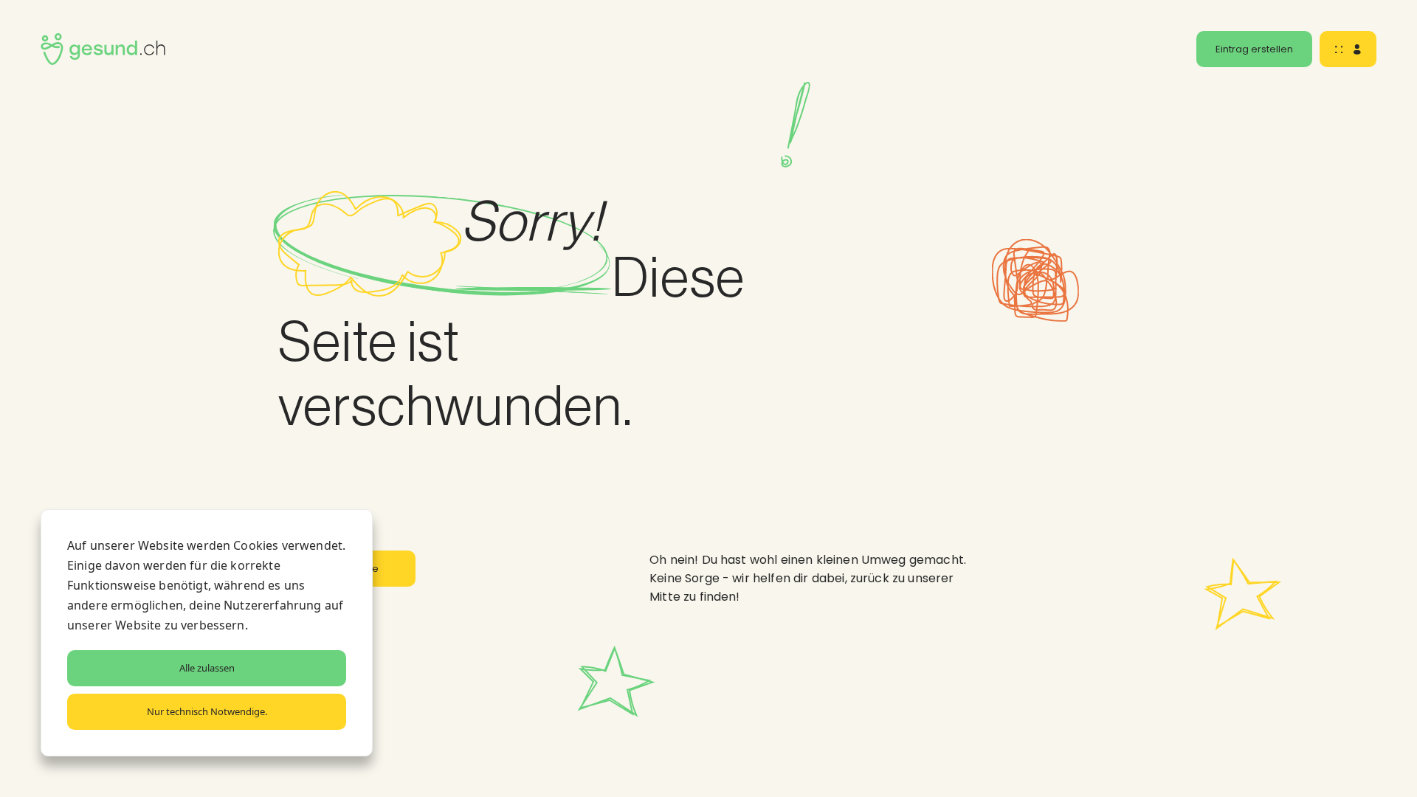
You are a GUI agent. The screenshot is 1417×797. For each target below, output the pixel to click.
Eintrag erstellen (1254, 49)
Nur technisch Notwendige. (207, 711)
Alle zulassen (207, 667)
